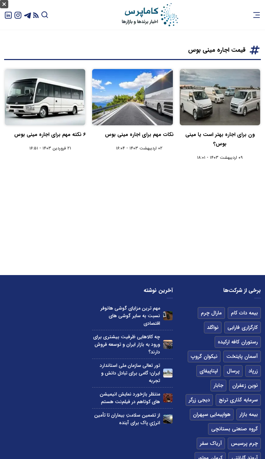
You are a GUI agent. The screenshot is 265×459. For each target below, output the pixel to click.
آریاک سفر (211, 443)
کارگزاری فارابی (242, 327)
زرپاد (253, 371)
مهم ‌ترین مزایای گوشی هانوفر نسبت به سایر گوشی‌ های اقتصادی (130, 315)
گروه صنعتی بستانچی (234, 429)
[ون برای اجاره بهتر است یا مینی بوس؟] (220, 97)
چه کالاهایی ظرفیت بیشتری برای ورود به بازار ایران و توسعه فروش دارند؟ (126, 344)
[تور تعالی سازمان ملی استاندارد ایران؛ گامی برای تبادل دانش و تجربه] (168, 373)
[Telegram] (27, 14)
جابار (218, 385)
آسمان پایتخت (242, 356)
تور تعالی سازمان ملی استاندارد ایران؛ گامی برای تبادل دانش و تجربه (130, 373)
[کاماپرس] (150, 14)
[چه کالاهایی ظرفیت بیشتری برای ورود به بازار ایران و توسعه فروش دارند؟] (168, 345)
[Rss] (36, 15)
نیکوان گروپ (204, 356)
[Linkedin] (8, 14)
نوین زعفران (245, 385)
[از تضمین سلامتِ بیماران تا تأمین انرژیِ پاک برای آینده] (168, 419)
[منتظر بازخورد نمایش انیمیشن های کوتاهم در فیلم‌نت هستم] (168, 398)
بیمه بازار (248, 414)
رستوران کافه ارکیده (238, 342)
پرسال (233, 371)
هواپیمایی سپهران (211, 414)
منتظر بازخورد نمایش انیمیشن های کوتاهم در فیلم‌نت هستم (130, 398)
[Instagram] (18, 14)
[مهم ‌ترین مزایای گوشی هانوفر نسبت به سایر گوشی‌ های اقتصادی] (168, 316)
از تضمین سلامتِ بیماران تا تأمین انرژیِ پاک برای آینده (127, 419)
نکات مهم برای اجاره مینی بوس (139, 134)
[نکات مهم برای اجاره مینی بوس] (132, 97)
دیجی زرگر (199, 400)
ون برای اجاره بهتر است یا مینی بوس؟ (220, 139)
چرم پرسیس (244, 443)
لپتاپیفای (208, 371)
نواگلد (212, 327)
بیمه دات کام (244, 313)
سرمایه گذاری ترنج (238, 400)
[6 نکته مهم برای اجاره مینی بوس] (45, 97)
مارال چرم (211, 313)
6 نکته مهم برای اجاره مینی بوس (50, 134)
